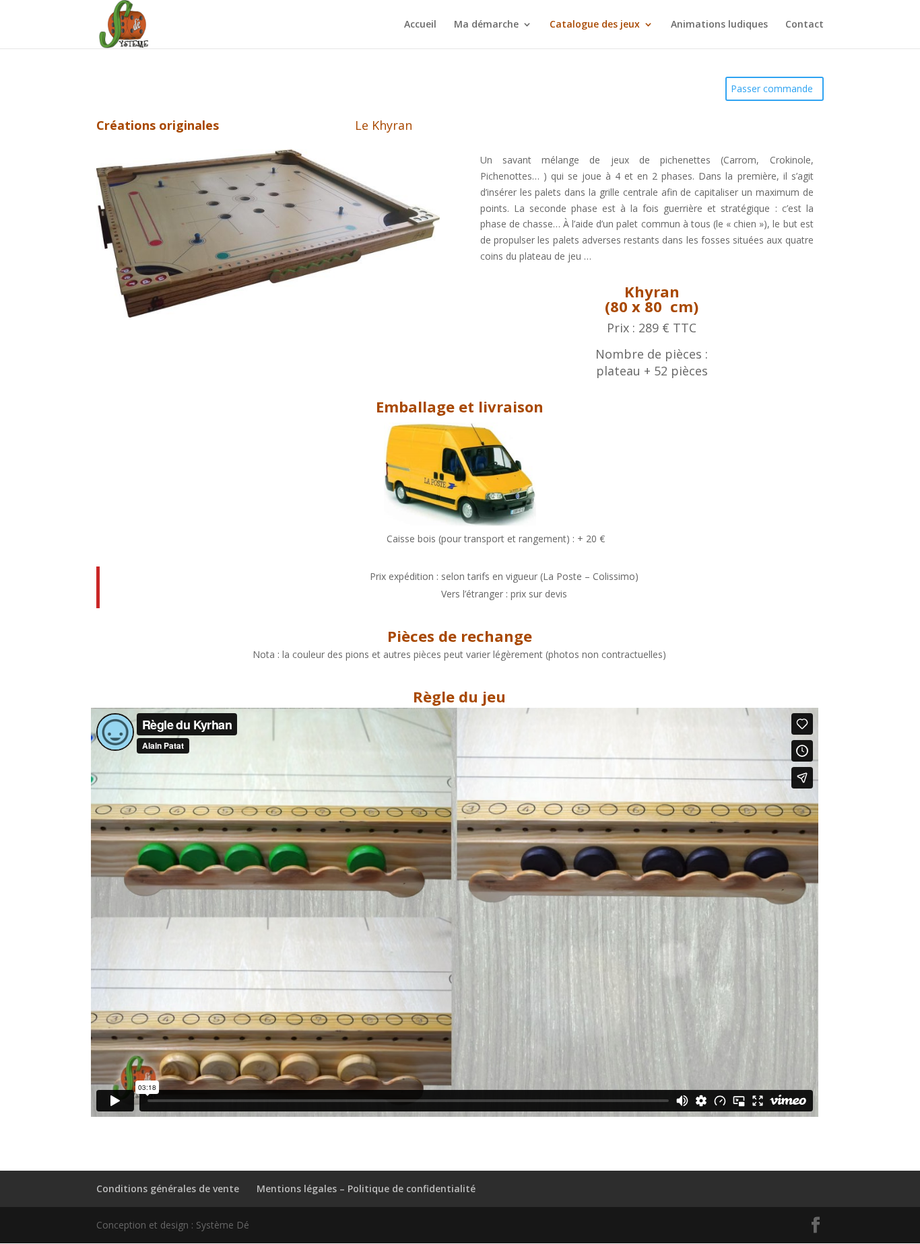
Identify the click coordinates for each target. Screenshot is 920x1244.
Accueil (420, 25)
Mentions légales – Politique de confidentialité (366, 1188)
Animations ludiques (719, 25)
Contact (804, 25)
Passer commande (772, 88)
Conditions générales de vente (167, 1188)
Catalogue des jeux (595, 25)
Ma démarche (486, 25)
